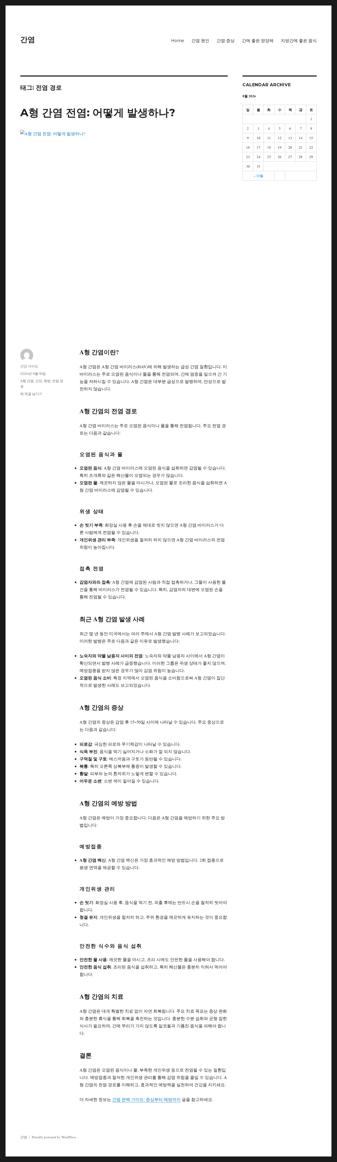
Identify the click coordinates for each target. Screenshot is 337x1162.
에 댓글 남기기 (31, 394)
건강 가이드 (29, 366)
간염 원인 (200, 40)
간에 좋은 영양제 (258, 40)
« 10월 (258, 175)
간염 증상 (226, 40)
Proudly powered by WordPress (54, 1137)
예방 (47, 381)
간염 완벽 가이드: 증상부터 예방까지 (146, 1099)
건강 (38, 381)
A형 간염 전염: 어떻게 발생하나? (97, 112)
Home (177, 40)
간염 (27, 39)
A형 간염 (27, 381)
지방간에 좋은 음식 (299, 40)
